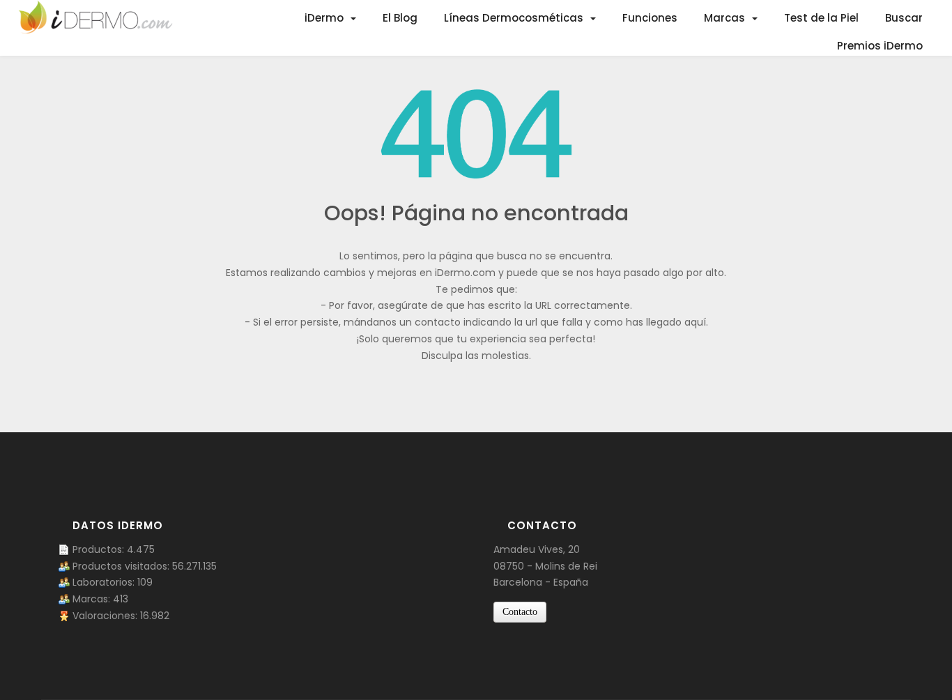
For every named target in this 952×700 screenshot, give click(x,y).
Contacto (519, 612)
